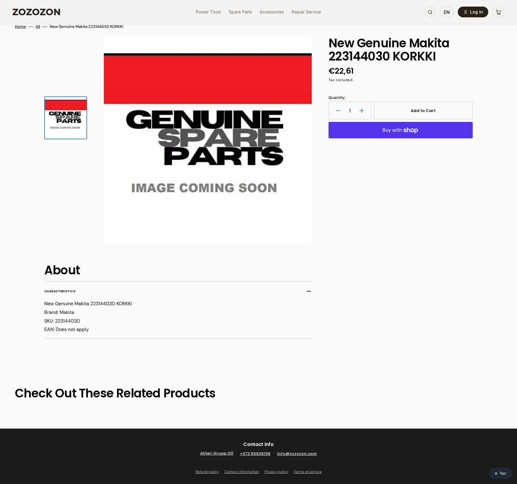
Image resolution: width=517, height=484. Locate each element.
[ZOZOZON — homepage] (36, 12)
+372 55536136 (255, 453)
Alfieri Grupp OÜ (216, 453)
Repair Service (306, 11)
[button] (498, 12)
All (38, 26)
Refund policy (207, 471)
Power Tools (208, 11)
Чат (503, 473)
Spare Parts (240, 11)
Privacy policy (276, 471)
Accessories (272, 11)
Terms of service (308, 471)
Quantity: (337, 97)
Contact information (241, 471)
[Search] (430, 12)
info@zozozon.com (297, 453)
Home (20, 26)
